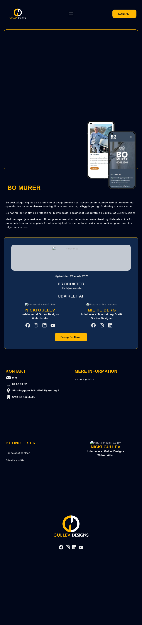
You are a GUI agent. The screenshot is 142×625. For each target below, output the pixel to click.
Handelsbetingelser (18, 452)
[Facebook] (27, 325)
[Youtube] (53, 325)
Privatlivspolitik (15, 460)
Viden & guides (84, 379)
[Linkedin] (44, 325)
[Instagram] (36, 325)
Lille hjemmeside (71, 288)
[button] (71, 14)
